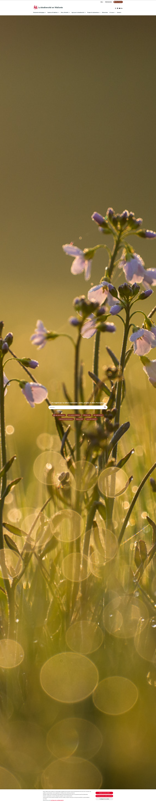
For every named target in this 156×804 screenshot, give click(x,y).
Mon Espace (119, 2)
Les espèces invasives (74, 415)
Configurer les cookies (104, 799)
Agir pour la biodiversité (78, 12)
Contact (119, 12)
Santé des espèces (91, 419)
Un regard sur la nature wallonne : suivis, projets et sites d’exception (78, 403)
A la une (112, 12)
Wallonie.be (108, 2)
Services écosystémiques (66, 419)
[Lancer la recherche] (104, 407)
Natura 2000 (79, 419)
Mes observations (60, 415)
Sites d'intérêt (64, 12)
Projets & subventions (93, 12)
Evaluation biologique (39, 12)
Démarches (105, 12)
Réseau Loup (86, 415)
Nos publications (98, 415)
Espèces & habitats (53, 12)
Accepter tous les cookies (104, 792)
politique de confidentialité (57, 800)
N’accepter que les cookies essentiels (104, 796)
